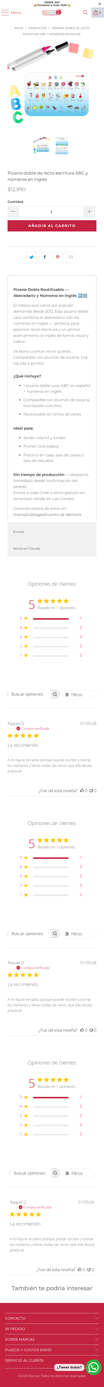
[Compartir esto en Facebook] (44, 257)
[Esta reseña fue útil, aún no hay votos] (82, 790)
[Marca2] (52, 13)
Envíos (18, 532)
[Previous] (11, 85)
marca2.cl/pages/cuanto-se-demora (47, 514)
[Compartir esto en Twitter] (31, 257)
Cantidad (15, 202)
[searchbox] (29, 694)
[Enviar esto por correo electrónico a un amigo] (71, 257)
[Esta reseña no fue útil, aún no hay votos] (91, 790)
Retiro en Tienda (26, 548)
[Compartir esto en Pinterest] (57, 257)
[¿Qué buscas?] (85, 13)
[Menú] (2, 13)
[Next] (93, 85)
